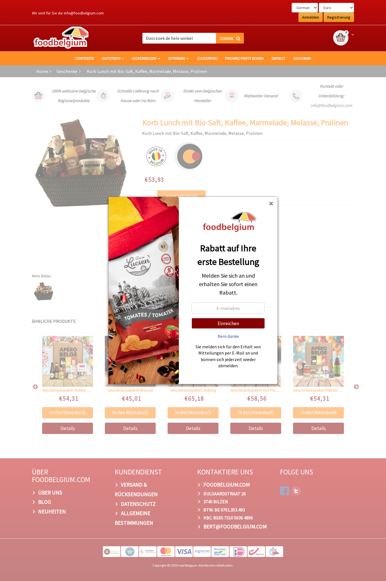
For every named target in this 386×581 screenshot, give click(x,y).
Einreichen (228, 323)
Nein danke (228, 336)
